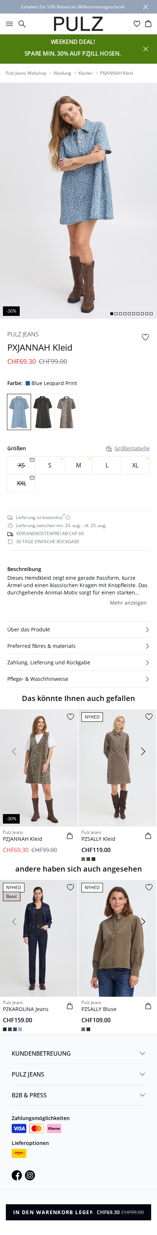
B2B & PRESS (29, 1095)
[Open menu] (8, 24)
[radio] (50, 465)
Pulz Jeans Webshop (26, 73)
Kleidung (62, 73)
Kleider (85, 73)
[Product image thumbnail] (111, 313)
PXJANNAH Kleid (116, 73)
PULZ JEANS (28, 1074)
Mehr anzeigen (128, 602)
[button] (78, 629)
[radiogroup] (78, 474)
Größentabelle (132, 448)
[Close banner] (145, 6)
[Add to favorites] (145, 337)
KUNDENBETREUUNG (41, 1053)
